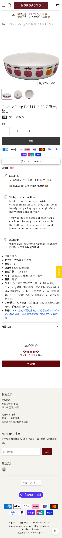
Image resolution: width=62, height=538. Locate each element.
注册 (47, 451)
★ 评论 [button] (59, 272)
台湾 (29, 482)
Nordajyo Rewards (31, 529)
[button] (31, 161)
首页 (4, 24)
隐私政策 (24, 522)
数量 (4, 124)
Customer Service (41, 522)
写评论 (31, 364)
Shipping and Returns (20, 525)
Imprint (12, 522)
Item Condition (42, 525)
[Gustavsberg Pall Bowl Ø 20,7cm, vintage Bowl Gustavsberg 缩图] (7, 94)
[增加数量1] (30, 131)
